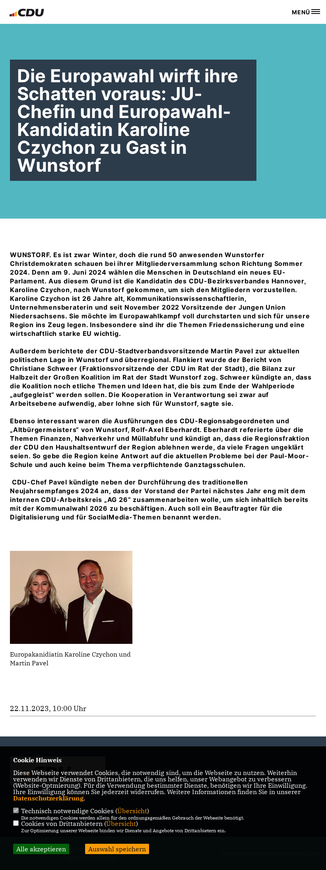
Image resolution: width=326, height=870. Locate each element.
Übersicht (132, 811)
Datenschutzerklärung (48, 798)
